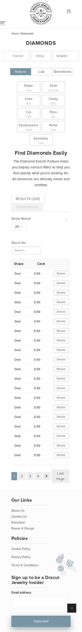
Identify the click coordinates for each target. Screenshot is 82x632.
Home (15, 33)
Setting (40, 56)
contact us (19, 516)
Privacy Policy (21, 557)
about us (18, 511)
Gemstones (63, 72)
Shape (28, 88)
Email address (21, 592)
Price (53, 114)
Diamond (18, 56)
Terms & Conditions (25, 565)
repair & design (22, 528)
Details (61, 273)
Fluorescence (28, 127)
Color (29, 101)
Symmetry (41, 141)
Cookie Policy (20, 549)
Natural (20, 72)
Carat (53, 88)
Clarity (53, 101)
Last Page (60, 476)
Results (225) (28, 199)
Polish (53, 127)
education (18, 522)
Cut (29, 114)
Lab (41, 72)
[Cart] (69, 12)
